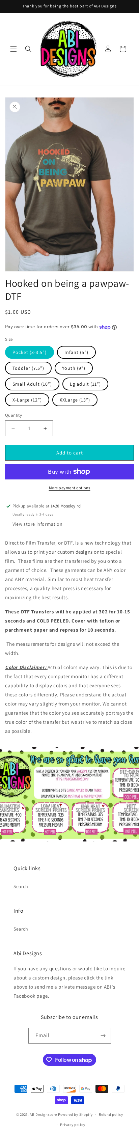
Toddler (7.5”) (28, 368)
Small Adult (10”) (32, 384)
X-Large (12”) (27, 400)
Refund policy (111, 1114)
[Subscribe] (103, 1036)
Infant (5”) (76, 352)
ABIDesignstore (43, 1114)
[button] (13, 49)
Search (20, 886)
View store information (37, 524)
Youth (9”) (73, 368)
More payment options (69, 487)
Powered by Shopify (75, 1114)
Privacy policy (72, 1124)
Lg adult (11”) (85, 384)
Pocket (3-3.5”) (29, 352)
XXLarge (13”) (75, 400)
